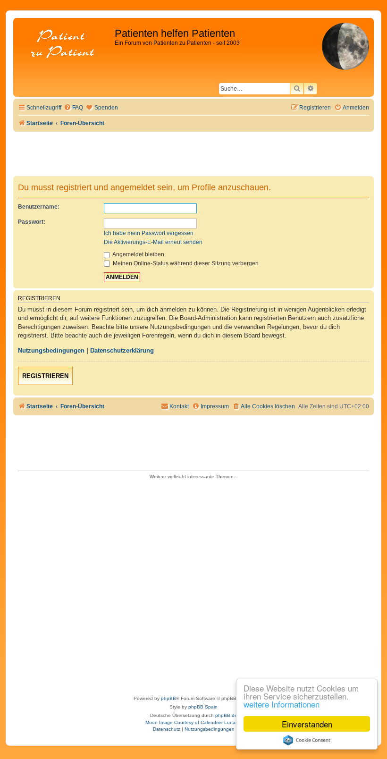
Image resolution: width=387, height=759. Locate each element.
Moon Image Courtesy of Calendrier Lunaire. (193, 722)
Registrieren (45, 376)
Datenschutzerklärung (122, 350)
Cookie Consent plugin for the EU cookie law (306, 740)
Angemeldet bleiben (137, 254)
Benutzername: (38, 206)
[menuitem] (73, 107)
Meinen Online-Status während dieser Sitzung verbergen (185, 263)
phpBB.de (226, 715)
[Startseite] (65, 44)
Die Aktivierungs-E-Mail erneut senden (153, 242)
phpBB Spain (203, 706)
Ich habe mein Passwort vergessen (149, 233)
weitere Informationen (282, 704)
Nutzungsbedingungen (51, 350)
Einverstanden (307, 724)
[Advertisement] (193, 584)
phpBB (168, 698)
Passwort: (31, 222)
